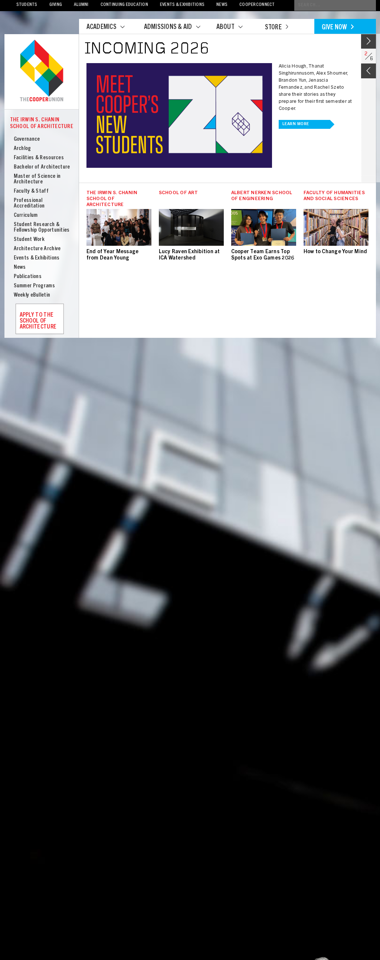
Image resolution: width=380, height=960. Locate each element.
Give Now (334, 28)
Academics (101, 27)
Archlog (22, 148)
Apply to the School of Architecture (38, 321)
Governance (27, 139)
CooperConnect (257, 5)
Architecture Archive (37, 249)
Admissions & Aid (168, 27)
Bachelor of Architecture (42, 167)
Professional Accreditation (29, 203)
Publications (28, 277)
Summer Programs (34, 286)
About (225, 27)
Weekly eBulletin (32, 295)
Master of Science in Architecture (37, 179)
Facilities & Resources (39, 158)
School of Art (178, 193)
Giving (55, 5)
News (221, 5)
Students (26, 5)
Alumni (81, 5)
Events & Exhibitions (182, 5)
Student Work (29, 239)
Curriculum (26, 215)
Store (273, 28)
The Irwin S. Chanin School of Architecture (41, 123)
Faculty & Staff (31, 191)
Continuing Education (124, 5)
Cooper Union (41, 71)
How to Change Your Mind (335, 252)
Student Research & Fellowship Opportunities (42, 227)
